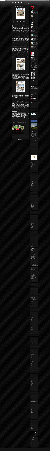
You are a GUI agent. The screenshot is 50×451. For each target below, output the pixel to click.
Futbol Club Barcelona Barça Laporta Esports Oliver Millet (34, 361)
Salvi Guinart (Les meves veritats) (34, 274)
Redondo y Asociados (33, 243)
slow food (32, 428)
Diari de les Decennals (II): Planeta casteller (35, 30)
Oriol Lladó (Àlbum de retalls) (33, 270)
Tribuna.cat (32, 220)
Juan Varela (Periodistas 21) (33, 264)
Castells (31, 303)
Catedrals (32, 341)
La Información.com (32, 223)
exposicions (32, 315)
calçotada (32, 412)
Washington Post (32, 201)
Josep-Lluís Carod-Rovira (33, 262)
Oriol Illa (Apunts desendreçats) (34, 269)
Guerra (31, 363)
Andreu (31, 331)
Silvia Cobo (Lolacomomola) (33, 277)
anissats (31, 410)
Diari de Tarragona (32, 206)
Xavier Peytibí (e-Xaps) (33, 280)
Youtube (31, 409)
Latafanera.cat (32, 221)
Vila (31, 406)
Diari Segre (32, 207)
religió (31, 427)
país (31, 328)
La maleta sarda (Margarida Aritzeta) (34, 138)
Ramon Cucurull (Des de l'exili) (33, 66)
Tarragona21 (32, 398)
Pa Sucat (31, 381)
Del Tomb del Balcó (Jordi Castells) (34, 133)
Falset (31, 352)
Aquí (31, 204)
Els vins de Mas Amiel (33, 164)
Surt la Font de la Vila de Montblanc (17, 6)
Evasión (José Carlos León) (33, 134)
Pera (31, 382)
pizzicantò (32, 425)
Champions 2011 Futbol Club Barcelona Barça (33, 343)
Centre (31, 342)
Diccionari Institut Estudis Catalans (34, 298)
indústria (31, 326)
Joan (31, 367)
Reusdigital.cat (32, 228)
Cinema (31, 319)
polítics (31, 426)
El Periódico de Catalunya (33, 187)
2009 (32, 445)
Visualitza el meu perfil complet (36, 435)
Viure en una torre (35, 22)
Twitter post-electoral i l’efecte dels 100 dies (35, 42)
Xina (31, 408)
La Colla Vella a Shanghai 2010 (34, 62)
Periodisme (32, 383)
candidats (32, 414)
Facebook (32, 351)
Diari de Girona (32, 205)
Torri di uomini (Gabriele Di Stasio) (34, 93)
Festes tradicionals (32, 354)
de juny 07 (33, 439)
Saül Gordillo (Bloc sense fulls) (33, 275)
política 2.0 (32, 316)
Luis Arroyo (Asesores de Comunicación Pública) (33, 244)
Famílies (31, 353)
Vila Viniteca (32, 163)
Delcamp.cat (32, 224)
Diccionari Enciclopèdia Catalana (34, 299)
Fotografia (32, 321)
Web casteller (32, 94)
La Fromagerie (32, 162)
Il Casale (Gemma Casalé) (33, 135)
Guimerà (31, 364)
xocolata (31, 430)
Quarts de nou (32, 91)
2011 (31, 443)
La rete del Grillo (32, 294)
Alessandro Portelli (32, 251)
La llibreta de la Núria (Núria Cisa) (34, 137)
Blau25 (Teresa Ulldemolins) (33, 131)
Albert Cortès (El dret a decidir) (34, 58)
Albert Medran (32, 250)
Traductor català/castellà (33, 297)
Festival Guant (32, 355)
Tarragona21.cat (32, 222)
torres (31, 330)
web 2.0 (31, 429)
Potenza (31, 386)
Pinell (31, 384)
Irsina (31, 366)
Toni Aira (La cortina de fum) (33, 279)
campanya (32, 413)
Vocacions (32, 407)
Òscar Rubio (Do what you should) (34, 67)
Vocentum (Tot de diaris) (33, 200)
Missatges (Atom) (21, 139)
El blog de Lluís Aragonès (33, 256)
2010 (32, 444)
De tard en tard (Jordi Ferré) (33, 132)
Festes (31, 320)
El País (31, 186)
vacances (32, 317)
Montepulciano (32, 181)
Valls (31, 302)
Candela (31, 318)
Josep (31, 368)
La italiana (32, 165)
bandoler (31, 411)
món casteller (32, 327)
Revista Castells (32, 92)
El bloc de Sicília (32, 255)
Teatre (31, 399)
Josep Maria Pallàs (32, 136)
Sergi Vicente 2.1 (32, 276)
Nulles (31, 378)
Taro (31, 397)
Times (31, 199)
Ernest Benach (32, 257)
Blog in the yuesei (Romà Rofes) (34, 254)
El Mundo (32, 185)
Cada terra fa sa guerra (18, 2)
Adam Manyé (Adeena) (33, 249)
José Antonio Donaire (33, 263)
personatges (32, 329)
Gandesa (32, 362)
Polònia (31, 293)
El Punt (31, 188)
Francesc (32, 358)
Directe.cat (32, 227)
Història (31, 365)
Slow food (32, 167)
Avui (31, 184)
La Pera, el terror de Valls (35, 11)
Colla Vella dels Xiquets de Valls (34, 60)
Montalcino (32, 180)
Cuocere (31, 166)
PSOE (31, 380)
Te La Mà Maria (32, 278)
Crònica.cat (32, 225)
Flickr (31, 356)
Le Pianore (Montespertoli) (33, 179)
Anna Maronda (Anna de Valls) (33, 59)
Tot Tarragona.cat (32, 226)
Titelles (31, 400)
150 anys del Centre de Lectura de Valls (35, 38)
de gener (33, 442)
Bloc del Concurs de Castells (33, 87)
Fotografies (32, 357)
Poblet (31, 385)
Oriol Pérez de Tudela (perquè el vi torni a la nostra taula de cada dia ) (34, 65)
